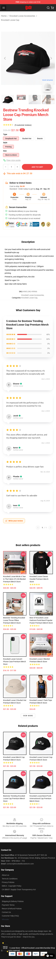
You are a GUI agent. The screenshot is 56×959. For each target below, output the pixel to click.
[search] (48, 7)
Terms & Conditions (9, 879)
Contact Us (6, 912)
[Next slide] (51, 58)
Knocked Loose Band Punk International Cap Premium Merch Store (40, 798)
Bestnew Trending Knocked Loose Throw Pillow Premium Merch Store (14, 620)
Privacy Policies (8, 882)
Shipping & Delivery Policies (13, 901)
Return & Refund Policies (12, 909)
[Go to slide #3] (35, 99)
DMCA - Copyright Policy (11, 886)
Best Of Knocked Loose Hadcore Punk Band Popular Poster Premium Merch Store (41, 620)
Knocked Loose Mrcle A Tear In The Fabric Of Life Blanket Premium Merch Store (14, 579)
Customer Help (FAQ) (10, 916)
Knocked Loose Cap (10, 20)
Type (5, 134)
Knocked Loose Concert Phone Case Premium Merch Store (14, 661)
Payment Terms (8, 905)
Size (5, 151)
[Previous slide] (5, 58)
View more (28, 716)
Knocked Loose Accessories (22, 16)
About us (5, 875)
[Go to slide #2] (21, 99)
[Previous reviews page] (38, 527)
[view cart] (52, 7)
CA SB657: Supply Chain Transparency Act (19, 889)
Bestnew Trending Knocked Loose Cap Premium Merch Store (14, 798)
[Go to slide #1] (7, 99)
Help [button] (51, 956)
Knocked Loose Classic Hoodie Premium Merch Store (39, 579)
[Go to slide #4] (48, 99)
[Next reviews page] (50, 527)
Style (5, 143)
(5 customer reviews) (23, 125)
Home (4, 16)
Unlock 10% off (5, 947)
